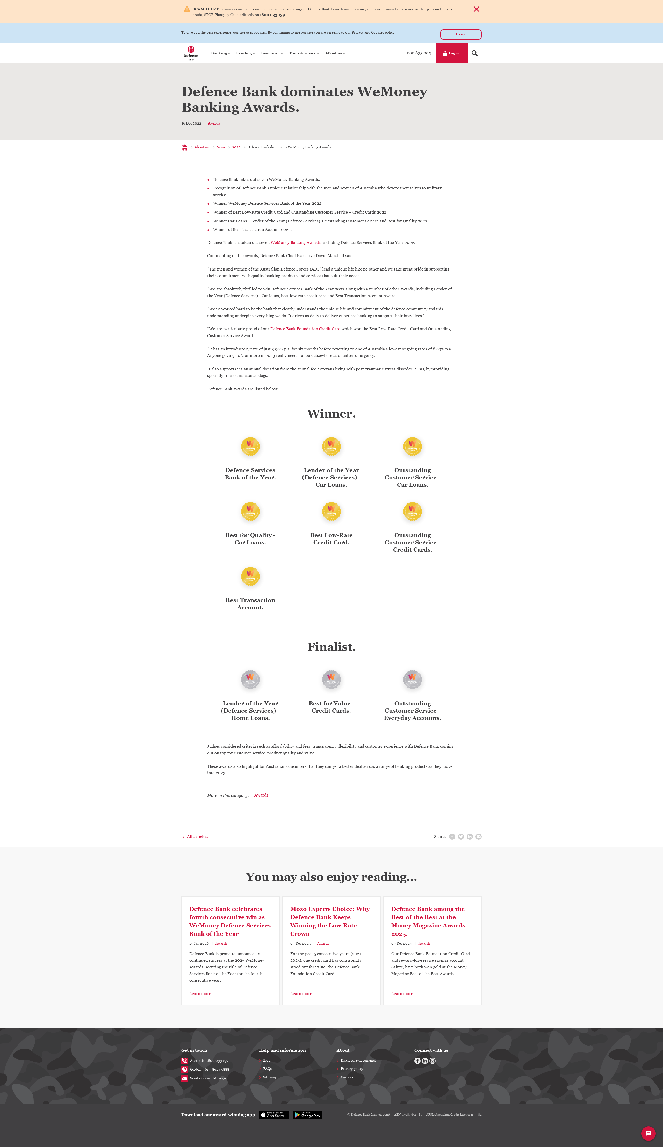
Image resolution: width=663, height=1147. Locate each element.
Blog (266, 1060)
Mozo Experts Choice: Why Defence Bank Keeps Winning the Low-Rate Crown (330, 921)
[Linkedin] (425, 1061)
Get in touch (194, 1050)
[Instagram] (432, 1061)
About (343, 1050)
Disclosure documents (358, 1060)
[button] (221, 53)
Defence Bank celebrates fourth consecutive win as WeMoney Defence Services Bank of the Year (230, 921)
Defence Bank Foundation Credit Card (305, 329)
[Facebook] (417, 1061)
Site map (270, 1077)
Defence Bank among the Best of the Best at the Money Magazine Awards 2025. (428, 921)
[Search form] (474, 53)
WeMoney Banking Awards (296, 242)
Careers (347, 1077)
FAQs (267, 1068)
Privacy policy (352, 1068)
